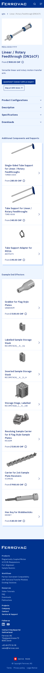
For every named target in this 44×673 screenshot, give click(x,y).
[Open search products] (34, 4)
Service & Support (10, 614)
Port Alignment (8, 565)
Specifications (10, 114)
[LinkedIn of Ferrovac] (3, 624)
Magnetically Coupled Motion (14, 559)
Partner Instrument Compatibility (15, 577)
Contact (5, 611)
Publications (7, 600)
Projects (5, 605)
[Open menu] (41, 4)
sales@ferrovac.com (10, 648)
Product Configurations (15, 100)
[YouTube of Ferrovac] (8, 624)
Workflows (6, 573)
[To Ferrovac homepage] (22, 547)
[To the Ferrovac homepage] (14, 4)
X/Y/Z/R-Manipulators (11, 562)
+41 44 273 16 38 (9, 645)
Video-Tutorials (8, 591)
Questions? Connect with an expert (18, 82)
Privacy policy (19, 668)
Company (6, 608)
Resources (6, 588)
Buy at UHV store (12, 88)
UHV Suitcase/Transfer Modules (15, 580)
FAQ (3, 594)
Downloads (8, 122)
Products (6, 556)
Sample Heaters (8, 568)
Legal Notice (32, 668)
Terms (9, 668)
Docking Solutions (9, 583)
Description (8, 107)
